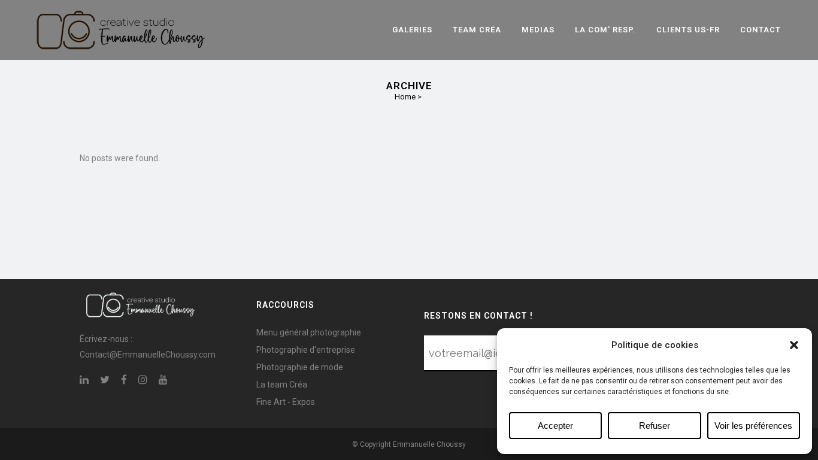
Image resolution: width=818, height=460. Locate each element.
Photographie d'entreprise (305, 350)
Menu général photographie (308, 332)
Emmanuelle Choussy (429, 444)
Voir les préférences (753, 425)
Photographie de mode (299, 367)
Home (405, 96)
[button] (794, 345)
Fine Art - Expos (285, 402)
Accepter (555, 425)
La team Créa (281, 384)
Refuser (654, 425)
